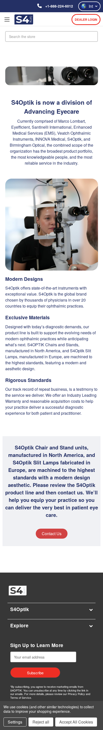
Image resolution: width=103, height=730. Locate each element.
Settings (15, 722)
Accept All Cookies (76, 722)
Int (91, 6)
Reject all (40, 722)
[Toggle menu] (7, 19)
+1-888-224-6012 (58, 5)
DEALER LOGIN (86, 19)
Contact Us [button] (52, 533)
